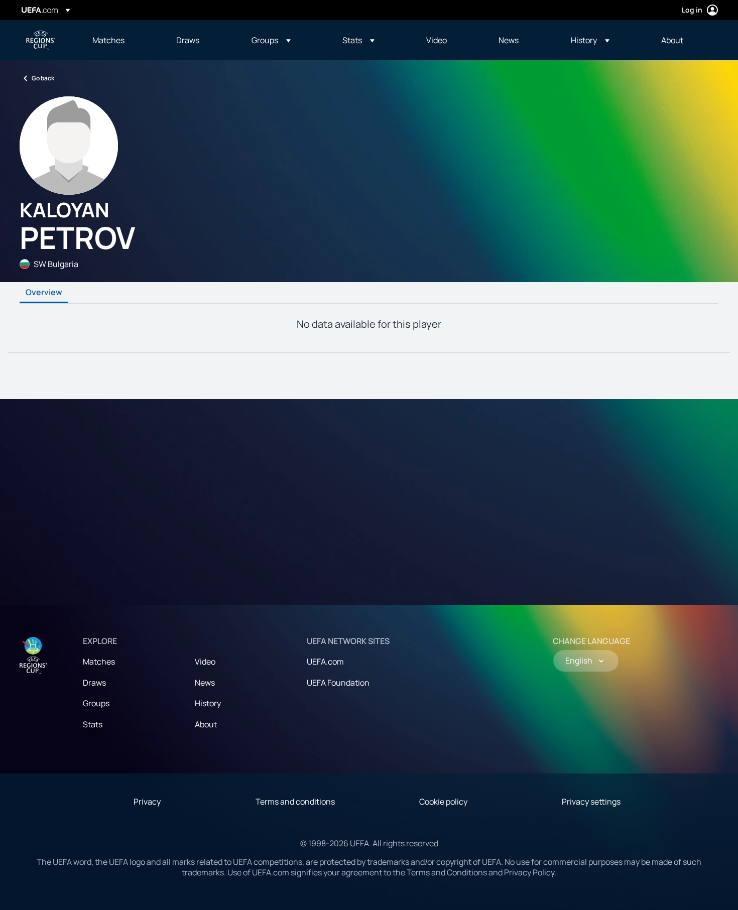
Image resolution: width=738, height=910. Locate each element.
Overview (44, 292)
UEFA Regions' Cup (41, 40)
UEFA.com (325, 661)
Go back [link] (43, 78)
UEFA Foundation (338, 682)
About (206, 724)
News (205, 682)
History (208, 703)
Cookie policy (443, 801)
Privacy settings (591, 801)
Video (205, 661)
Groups (96, 703)
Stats (92, 724)
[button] (271, 40)
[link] (108, 40)
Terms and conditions (295, 801)
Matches (99, 661)
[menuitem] (122, 40)
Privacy (147, 801)
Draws (94, 682)
